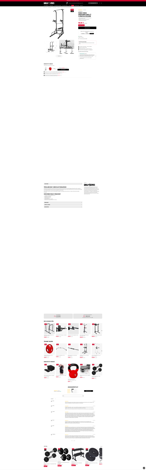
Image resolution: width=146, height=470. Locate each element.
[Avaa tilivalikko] (100, 3)
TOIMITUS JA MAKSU (47, 204)
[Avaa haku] (93, 3)
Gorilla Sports (80, 11)
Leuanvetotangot (54, 7)
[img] (66, 401)
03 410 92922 (85, 49)
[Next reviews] (95, 56)
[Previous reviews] (78, 56)
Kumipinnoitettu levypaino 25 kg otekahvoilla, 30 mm (51, 73)
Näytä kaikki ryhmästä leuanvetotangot (83, 51)
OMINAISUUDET (46, 202)
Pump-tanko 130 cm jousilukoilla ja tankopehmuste (51, 75)
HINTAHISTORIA (46, 206)
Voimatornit (58, 7)
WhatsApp (90, 49)
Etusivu (46, 7)
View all (101, 446)
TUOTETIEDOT (46, 183)
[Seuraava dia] (100, 458)
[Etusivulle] (50, 3)
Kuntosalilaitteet (49, 7)
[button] (87, 56)
